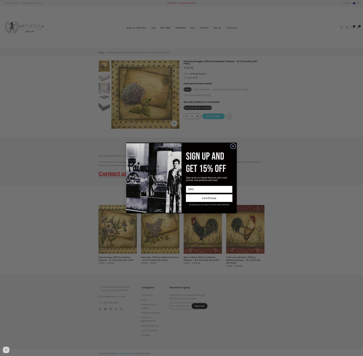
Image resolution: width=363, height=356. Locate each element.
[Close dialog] (233, 146)
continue (209, 198)
